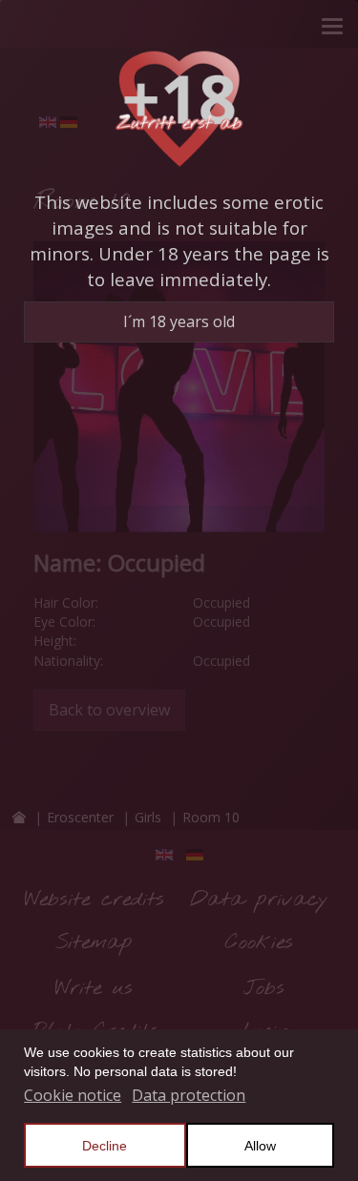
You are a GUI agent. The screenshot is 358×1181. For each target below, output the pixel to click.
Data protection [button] (188, 1095)
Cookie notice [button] (72, 1095)
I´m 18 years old (179, 321)
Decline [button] (104, 1145)
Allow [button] (260, 1145)
